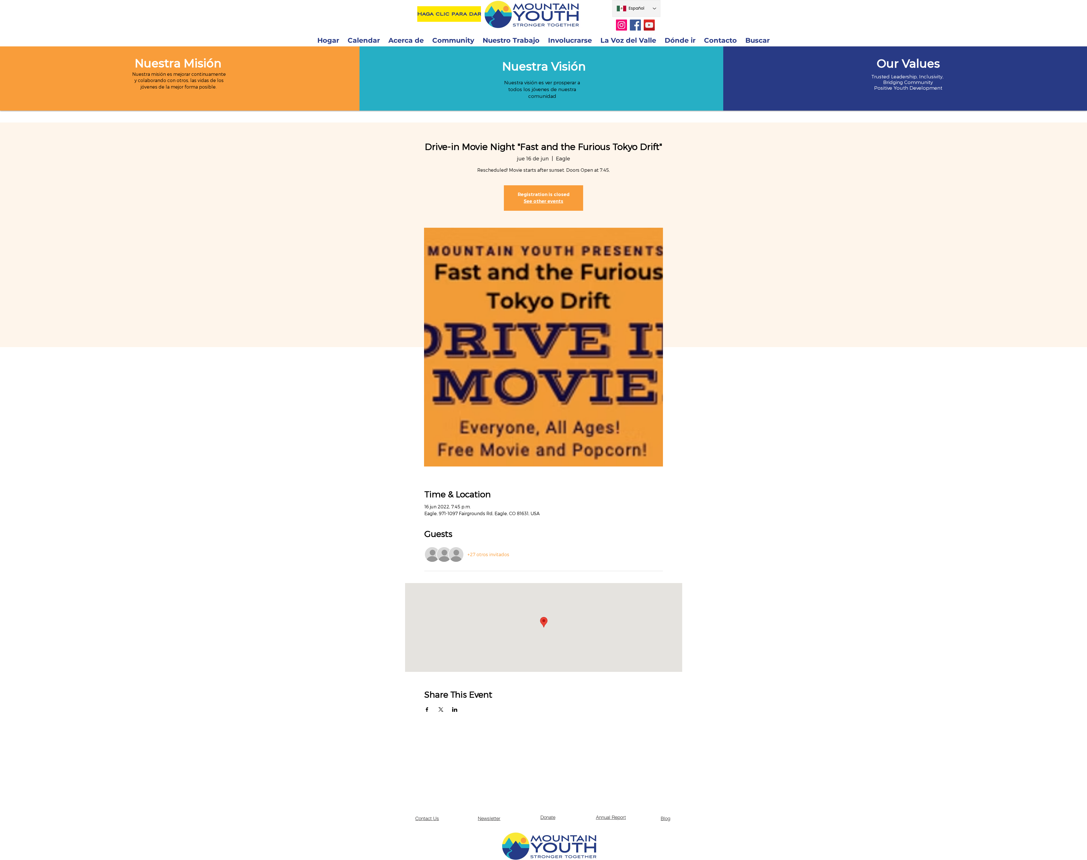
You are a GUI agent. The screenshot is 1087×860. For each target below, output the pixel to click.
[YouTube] (649, 25)
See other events (543, 201)
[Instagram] (621, 25)
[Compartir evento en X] (441, 709)
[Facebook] (635, 25)
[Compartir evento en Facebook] (427, 709)
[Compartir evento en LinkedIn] (454, 709)
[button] (178, 63)
